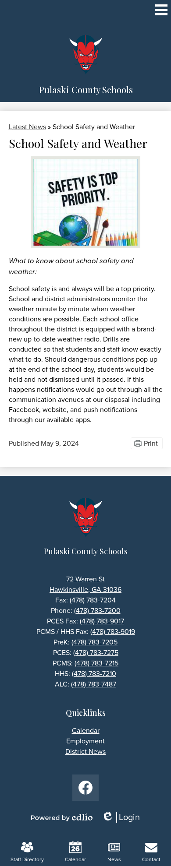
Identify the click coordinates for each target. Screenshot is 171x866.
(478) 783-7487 (93, 684)
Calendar (75, 859)
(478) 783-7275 (95, 653)
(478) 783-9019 (112, 632)
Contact (151, 859)
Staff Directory (27, 859)
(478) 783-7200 (97, 610)
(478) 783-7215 (96, 663)
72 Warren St (85, 579)
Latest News (27, 127)
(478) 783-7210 (94, 674)
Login (123, 817)
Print (151, 443)
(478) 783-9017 (102, 621)
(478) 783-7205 (94, 642)
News (114, 859)
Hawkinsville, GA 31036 (85, 589)
